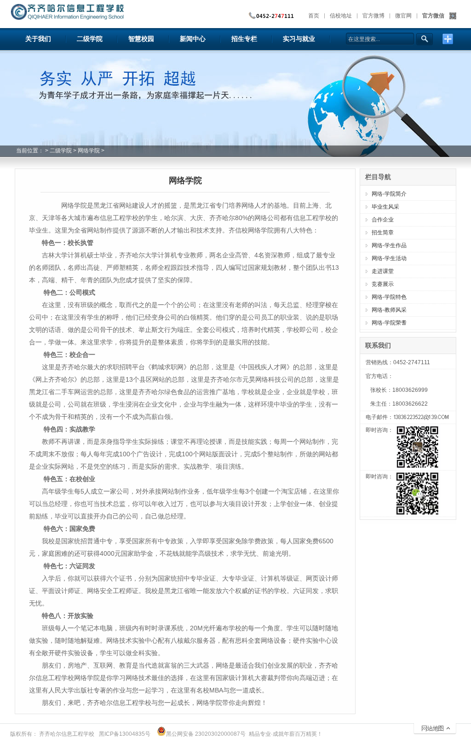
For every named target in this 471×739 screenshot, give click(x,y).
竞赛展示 (383, 284)
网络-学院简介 (389, 194)
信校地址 (341, 15)
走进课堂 (383, 271)
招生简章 (383, 232)
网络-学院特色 (389, 297)
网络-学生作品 (389, 245)
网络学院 (89, 150)
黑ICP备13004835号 (124, 734)
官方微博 (373, 15)
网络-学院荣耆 (389, 323)
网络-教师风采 (389, 310)
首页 (313, 15)
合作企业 (383, 219)
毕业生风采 (385, 207)
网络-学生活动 (389, 258)
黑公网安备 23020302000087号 (206, 734)
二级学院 (61, 150)
